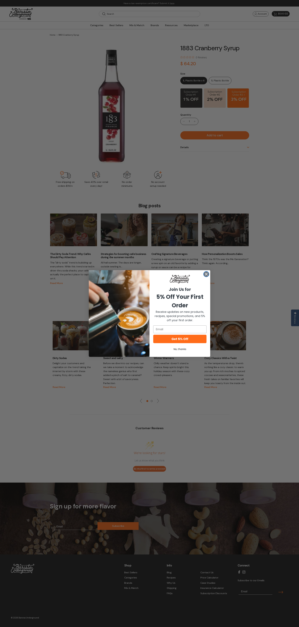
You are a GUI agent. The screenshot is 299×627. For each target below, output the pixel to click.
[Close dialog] (206, 274)
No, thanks (179, 349)
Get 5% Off (179, 339)
